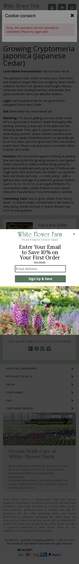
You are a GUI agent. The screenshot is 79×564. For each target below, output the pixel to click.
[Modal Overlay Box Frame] (39, 282)
